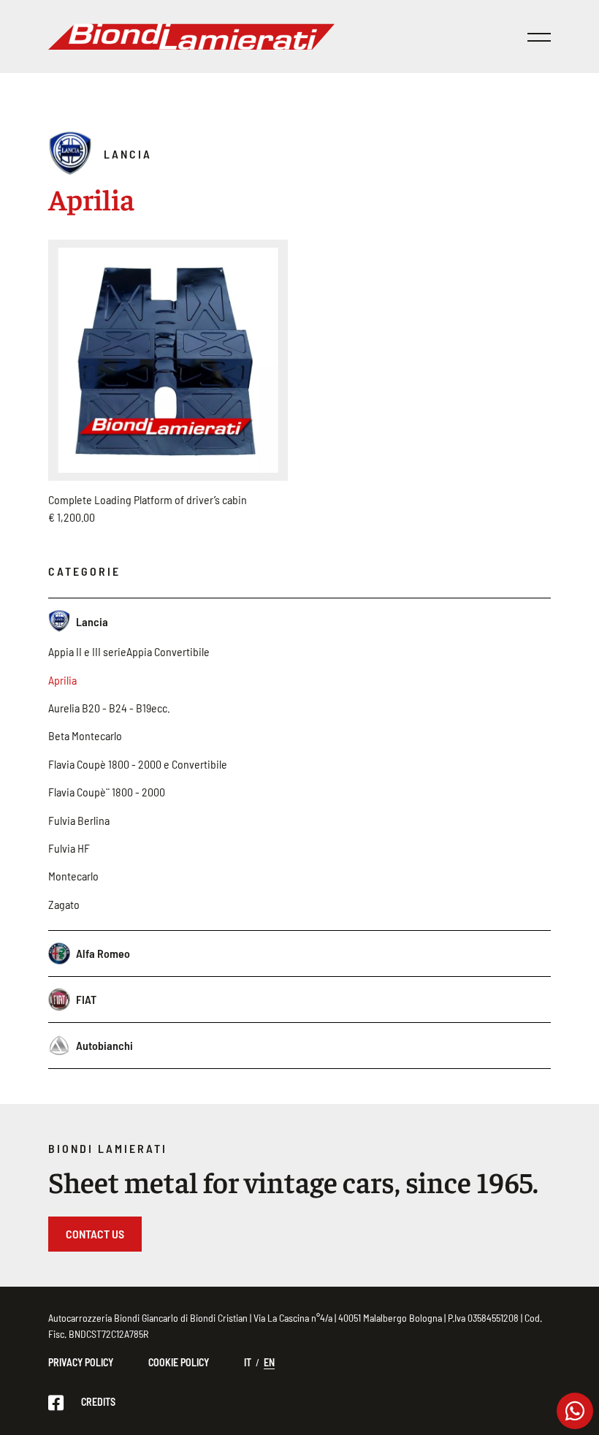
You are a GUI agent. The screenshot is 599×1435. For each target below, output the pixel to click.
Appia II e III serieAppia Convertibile (129, 651)
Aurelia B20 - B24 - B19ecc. (109, 708)
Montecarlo (73, 876)
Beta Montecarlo (85, 735)
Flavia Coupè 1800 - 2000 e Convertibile (137, 764)
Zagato (64, 904)
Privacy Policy (80, 1362)
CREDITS (98, 1402)
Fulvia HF (69, 848)
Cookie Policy (178, 1362)
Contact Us (95, 1234)
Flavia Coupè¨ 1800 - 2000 (106, 792)
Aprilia (62, 680)
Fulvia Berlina (79, 820)
